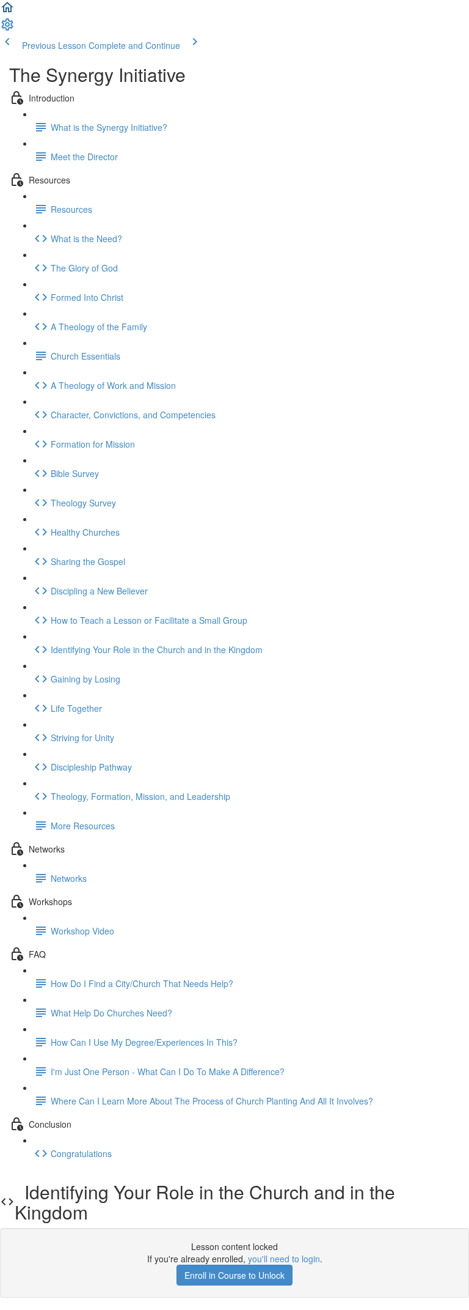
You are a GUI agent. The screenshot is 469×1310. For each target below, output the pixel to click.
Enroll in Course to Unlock (234, 1275)
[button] (7, 11)
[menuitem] (7, 28)
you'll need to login (284, 1259)
